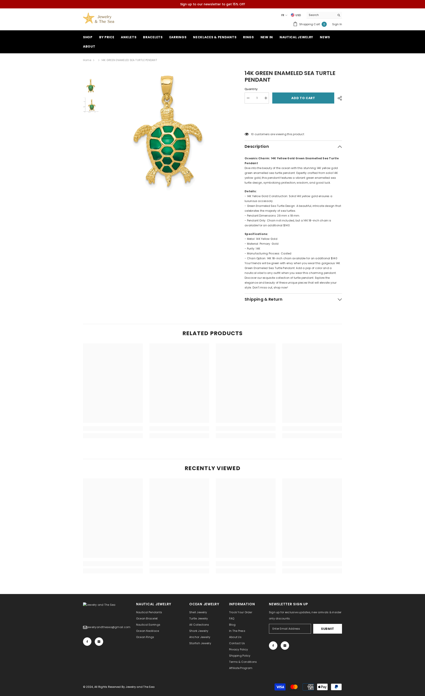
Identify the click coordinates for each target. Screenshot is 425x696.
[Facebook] (87, 641)
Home (87, 60)
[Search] (324, 15)
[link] (113, 428)
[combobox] (321, 15)
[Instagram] (99, 641)
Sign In (337, 24)
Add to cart (303, 98)
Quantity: (251, 89)
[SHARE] (338, 98)
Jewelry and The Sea (140, 687)
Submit (327, 629)
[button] (293, 123)
